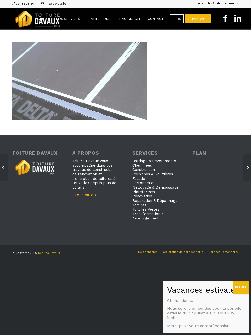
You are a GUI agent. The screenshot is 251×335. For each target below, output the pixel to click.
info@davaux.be (56, 3)
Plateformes (143, 192)
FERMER (241, 287)
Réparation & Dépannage (154, 200)
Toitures (139, 205)
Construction (143, 170)
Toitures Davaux (49, 253)
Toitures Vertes (145, 209)
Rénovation (142, 196)
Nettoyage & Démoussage (155, 187)
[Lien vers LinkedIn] (237, 19)
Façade (138, 178)
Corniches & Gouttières (152, 174)
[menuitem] (216, 3)
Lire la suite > (84, 195)
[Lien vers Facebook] (225, 19)
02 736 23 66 (24, 3)
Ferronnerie (142, 183)
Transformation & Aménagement (148, 216)
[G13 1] (247, 167)
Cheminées (142, 165)
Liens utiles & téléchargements (218, 3)
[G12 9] (4, 167)
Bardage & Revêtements (154, 161)
